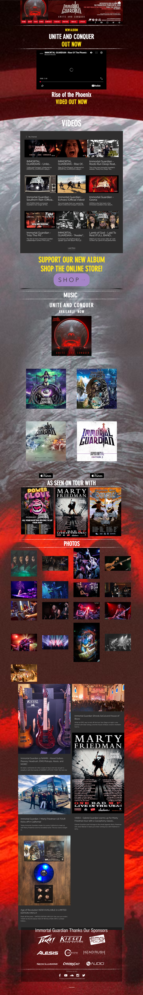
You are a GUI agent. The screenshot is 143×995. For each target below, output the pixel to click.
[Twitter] (113, 22)
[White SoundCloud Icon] (72, 975)
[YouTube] (101, 22)
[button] (118, 2)
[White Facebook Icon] (60, 975)
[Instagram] (107, 22)
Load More (71, 248)
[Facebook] (95, 22)
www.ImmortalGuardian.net (75, 978)
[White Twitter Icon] (84, 975)
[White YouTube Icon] (66, 975)
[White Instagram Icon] (78, 975)
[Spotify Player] (71, 362)
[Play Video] (40, 148)
